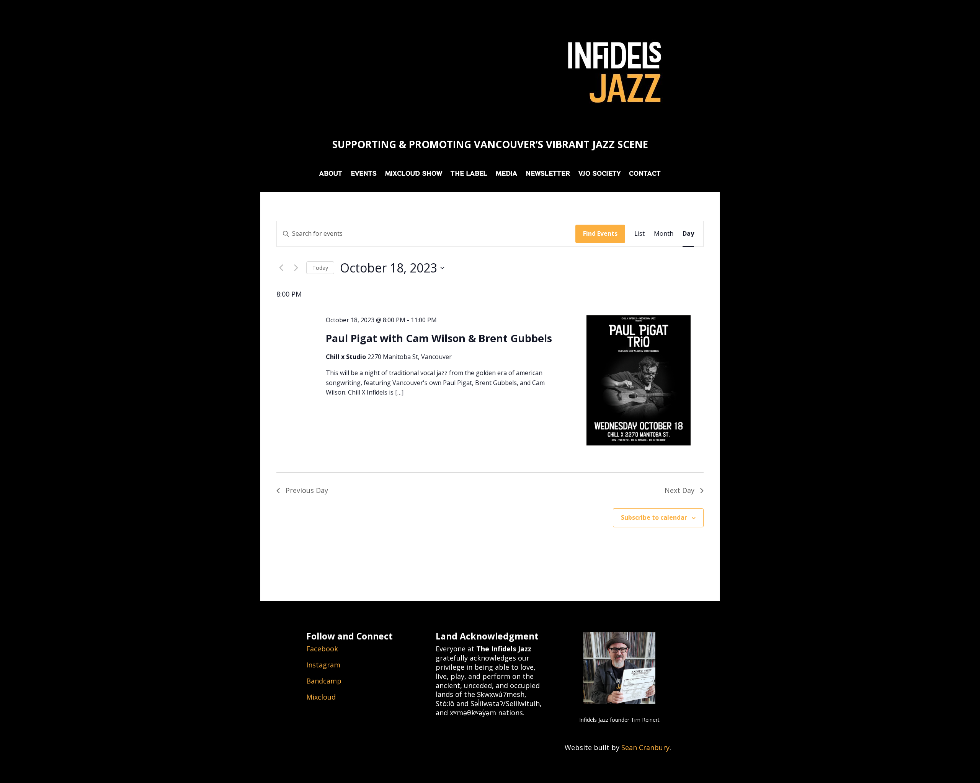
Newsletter (548, 174)
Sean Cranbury (645, 747)
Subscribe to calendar (654, 517)
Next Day (679, 490)
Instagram (323, 664)
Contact (645, 174)
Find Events (600, 233)
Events (364, 174)
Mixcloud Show (413, 174)
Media (506, 174)
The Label (469, 174)
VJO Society (599, 174)
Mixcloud (321, 696)
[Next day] (296, 267)
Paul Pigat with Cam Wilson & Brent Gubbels (439, 338)
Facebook (322, 648)
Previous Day (307, 490)
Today (320, 267)
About (330, 174)
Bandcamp (323, 680)
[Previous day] (281, 267)
